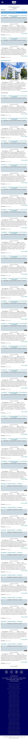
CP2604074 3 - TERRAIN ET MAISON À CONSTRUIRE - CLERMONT (14, 417)
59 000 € (7, 151)
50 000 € (7, 174)
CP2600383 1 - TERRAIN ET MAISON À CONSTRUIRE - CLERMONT (14, 301)
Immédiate (20, 82)
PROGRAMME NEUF (6, 60)
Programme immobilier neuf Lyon (14, 697)
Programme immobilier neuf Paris (14, 709)
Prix (23, 9)
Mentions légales (22, 678)
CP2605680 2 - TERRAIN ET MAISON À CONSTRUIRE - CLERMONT (14, 38)
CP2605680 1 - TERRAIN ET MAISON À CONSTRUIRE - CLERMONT (14, 16)
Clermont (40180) (14, 24)
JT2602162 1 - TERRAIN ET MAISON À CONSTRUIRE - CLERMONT (14, 346)
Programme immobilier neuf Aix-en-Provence (14, 683)
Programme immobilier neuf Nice (14, 705)
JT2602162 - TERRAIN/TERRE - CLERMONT (11, 530)
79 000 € (7, 266)
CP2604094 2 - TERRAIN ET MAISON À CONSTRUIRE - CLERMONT (14, 210)
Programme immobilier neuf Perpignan (14, 710)
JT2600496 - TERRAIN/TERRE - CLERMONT (11, 597)
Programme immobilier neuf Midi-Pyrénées (14, 728)
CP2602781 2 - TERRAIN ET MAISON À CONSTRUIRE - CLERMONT (14, 119)
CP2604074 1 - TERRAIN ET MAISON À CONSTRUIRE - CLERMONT (14, 324)
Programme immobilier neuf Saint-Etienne (14, 715)
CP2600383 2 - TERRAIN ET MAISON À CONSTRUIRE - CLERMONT (14, 462)
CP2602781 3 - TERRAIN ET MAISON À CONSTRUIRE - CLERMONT (14, 188)
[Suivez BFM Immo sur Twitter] (16, 672)
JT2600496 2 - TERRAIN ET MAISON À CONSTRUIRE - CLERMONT (14, 233)
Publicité (10, 678)
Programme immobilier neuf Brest (14, 687)
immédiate (20, 25)
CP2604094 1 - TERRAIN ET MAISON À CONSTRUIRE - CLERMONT (14, 370)
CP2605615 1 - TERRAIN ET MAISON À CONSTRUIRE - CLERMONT (14, 439)
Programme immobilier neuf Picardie (14, 732)
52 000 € (7, 356)
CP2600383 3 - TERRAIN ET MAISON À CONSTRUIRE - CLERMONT (14, 279)
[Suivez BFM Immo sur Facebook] (11, 672)
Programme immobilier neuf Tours (14, 720)
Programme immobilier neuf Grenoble (14, 691)
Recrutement (15, 678)
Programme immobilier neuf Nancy (14, 702)
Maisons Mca (8, 34)
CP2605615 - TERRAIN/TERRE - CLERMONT (11, 483)
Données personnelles (10, 679)
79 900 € (7, 25)
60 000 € (7, 82)
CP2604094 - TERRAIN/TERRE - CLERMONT (11, 575)
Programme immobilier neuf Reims (14, 711)
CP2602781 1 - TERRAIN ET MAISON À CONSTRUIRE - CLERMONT (14, 96)
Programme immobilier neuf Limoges (14, 696)
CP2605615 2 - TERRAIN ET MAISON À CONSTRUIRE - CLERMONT (14, 256)
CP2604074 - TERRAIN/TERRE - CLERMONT (11, 507)
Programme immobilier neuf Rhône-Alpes (14, 733)
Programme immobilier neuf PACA (14, 729)
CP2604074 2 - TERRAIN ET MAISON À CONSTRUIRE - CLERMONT (14, 165)
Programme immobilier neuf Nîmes (14, 706)
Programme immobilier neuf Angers (14, 684)
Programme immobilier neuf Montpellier (14, 701)
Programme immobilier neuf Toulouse (14, 719)
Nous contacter (5, 678)
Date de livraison (12, 9)
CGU (21, 679)
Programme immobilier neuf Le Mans (14, 693)
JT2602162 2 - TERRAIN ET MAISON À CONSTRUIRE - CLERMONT (14, 393)
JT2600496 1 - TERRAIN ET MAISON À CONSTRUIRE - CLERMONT (14, 141)
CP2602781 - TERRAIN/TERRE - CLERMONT (11, 621)
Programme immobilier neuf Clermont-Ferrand (14, 688)
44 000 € (7, 106)
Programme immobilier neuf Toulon (14, 718)
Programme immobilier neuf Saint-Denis (14, 714)
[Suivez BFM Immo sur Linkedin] (21, 672)
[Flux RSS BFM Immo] (6, 672)
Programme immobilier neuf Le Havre (14, 692)
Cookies (17, 679)
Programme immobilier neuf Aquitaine (14, 723)
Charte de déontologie (14, 681)
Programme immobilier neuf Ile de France (14, 727)
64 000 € (7, 219)
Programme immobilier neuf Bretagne (14, 724)
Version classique (14, 666)
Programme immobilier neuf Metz (14, 700)
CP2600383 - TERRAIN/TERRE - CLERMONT (11, 552)
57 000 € (7, 288)
